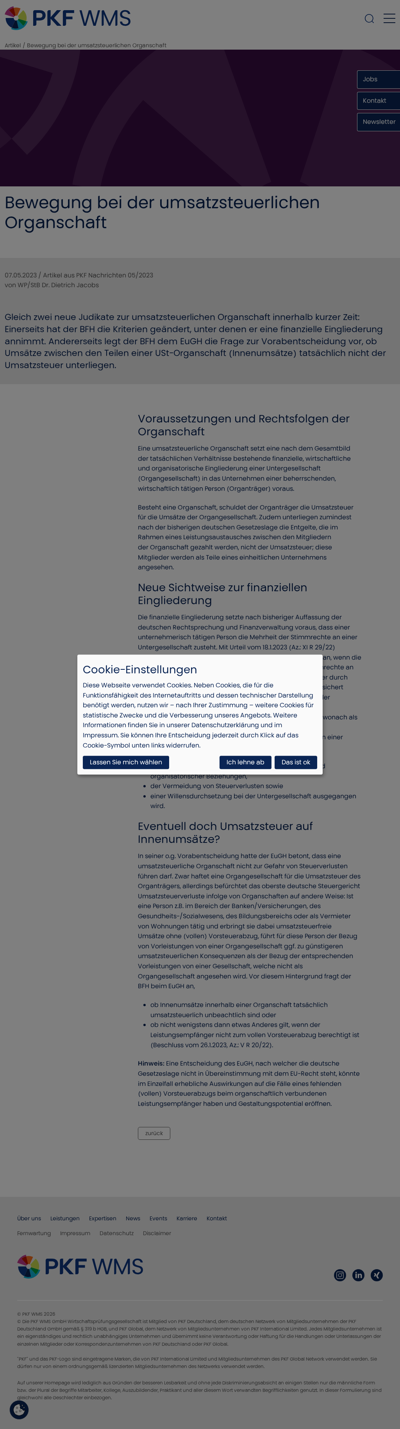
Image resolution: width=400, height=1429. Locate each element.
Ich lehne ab (245, 762)
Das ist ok (296, 762)
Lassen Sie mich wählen (126, 762)
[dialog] (200, 715)
